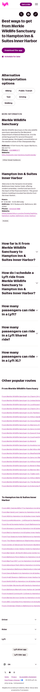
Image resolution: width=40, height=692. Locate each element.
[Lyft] (5, 4)
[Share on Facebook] (28, 14)
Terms (6, 677)
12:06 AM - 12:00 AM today (14, 202)
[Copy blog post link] (35, 14)
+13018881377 (14, 150)
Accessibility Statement (27, 677)
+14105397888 (14, 209)
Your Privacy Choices (12, 680)
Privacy (14, 677)
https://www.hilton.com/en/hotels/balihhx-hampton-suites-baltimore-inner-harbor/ (20, 214)
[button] (36, 4)
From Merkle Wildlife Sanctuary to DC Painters (21, 413)
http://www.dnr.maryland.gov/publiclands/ (19, 155)
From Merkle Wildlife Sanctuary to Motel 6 (19, 441)
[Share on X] (21, 14)
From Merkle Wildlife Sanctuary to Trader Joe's (20, 474)
